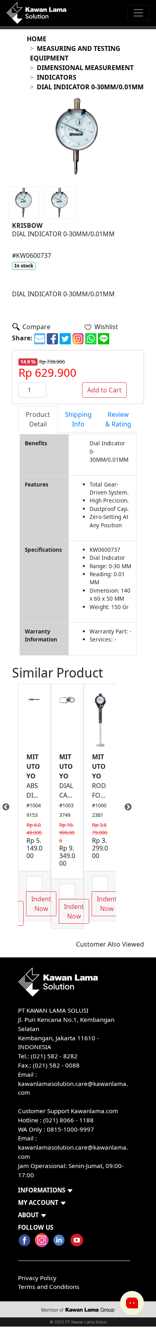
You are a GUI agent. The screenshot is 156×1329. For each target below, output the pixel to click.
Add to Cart (104, 390)
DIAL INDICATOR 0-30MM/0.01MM (90, 86)
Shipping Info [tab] (78, 419)
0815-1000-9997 (70, 1129)
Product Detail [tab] (38, 419)
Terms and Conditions (48, 1287)
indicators (56, 77)
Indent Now (41, 904)
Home (36, 38)
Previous (12, 807)
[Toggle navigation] (138, 13)
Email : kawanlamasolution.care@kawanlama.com (73, 1147)
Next (122, 807)
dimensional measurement (85, 67)
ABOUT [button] (28, 1215)
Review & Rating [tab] (118, 419)
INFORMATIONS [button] (41, 1190)
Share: (22, 338)
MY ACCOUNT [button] (38, 1202)
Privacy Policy (37, 1278)
